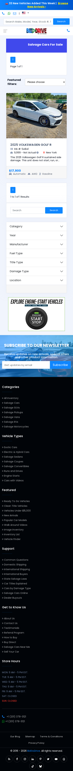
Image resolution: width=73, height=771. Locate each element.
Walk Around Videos (15, 525)
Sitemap (30, 736)
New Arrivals (10, 515)
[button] (9, 759)
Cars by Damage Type (17, 588)
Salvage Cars (11, 403)
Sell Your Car (11, 651)
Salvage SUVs (11, 407)
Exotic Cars (10, 447)
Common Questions (15, 560)
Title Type (16, 262)
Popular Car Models (15, 520)
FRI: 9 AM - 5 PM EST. (13, 691)
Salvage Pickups (13, 412)
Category (16, 226)
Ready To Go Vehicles (16, 501)
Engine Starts (11, 475)
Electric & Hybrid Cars (16, 452)
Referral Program (13, 632)
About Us (9, 618)
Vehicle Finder (12, 539)
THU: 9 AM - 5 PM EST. (14, 686)
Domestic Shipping (14, 564)
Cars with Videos (13, 480)
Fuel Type (16, 253)
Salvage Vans (11, 417)
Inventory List (11, 534)
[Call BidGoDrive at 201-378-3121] (3, 13)
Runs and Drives (13, 471)
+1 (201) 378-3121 (16, 716)
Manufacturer (19, 244)
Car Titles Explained (15, 583)
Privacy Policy (36, 743)
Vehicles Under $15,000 (17, 510)
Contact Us (10, 623)
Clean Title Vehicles (15, 506)
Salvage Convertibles (16, 466)
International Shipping (16, 569)
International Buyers (15, 574)
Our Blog (15, 736)
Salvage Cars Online (15, 593)
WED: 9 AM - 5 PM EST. (15, 682)
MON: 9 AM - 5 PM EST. (15, 672)
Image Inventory (13, 529)
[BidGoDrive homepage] (36, 31)
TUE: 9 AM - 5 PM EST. (14, 677)
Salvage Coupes (13, 461)
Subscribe (60, 365)
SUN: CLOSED (9, 701)
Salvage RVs (10, 422)
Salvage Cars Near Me (16, 647)
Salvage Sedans (13, 456)
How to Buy (10, 637)
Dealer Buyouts (12, 597)
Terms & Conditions (51, 736)
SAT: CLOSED (9, 696)
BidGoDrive (33, 751)
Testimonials (11, 628)
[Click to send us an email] (14, 13)
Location (15, 280)
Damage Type (19, 271)
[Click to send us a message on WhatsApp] (9, 13)
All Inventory (11, 398)
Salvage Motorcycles (16, 426)
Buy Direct (9, 642)
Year (13, 235)
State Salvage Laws (15, 578)
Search (61, 21)
